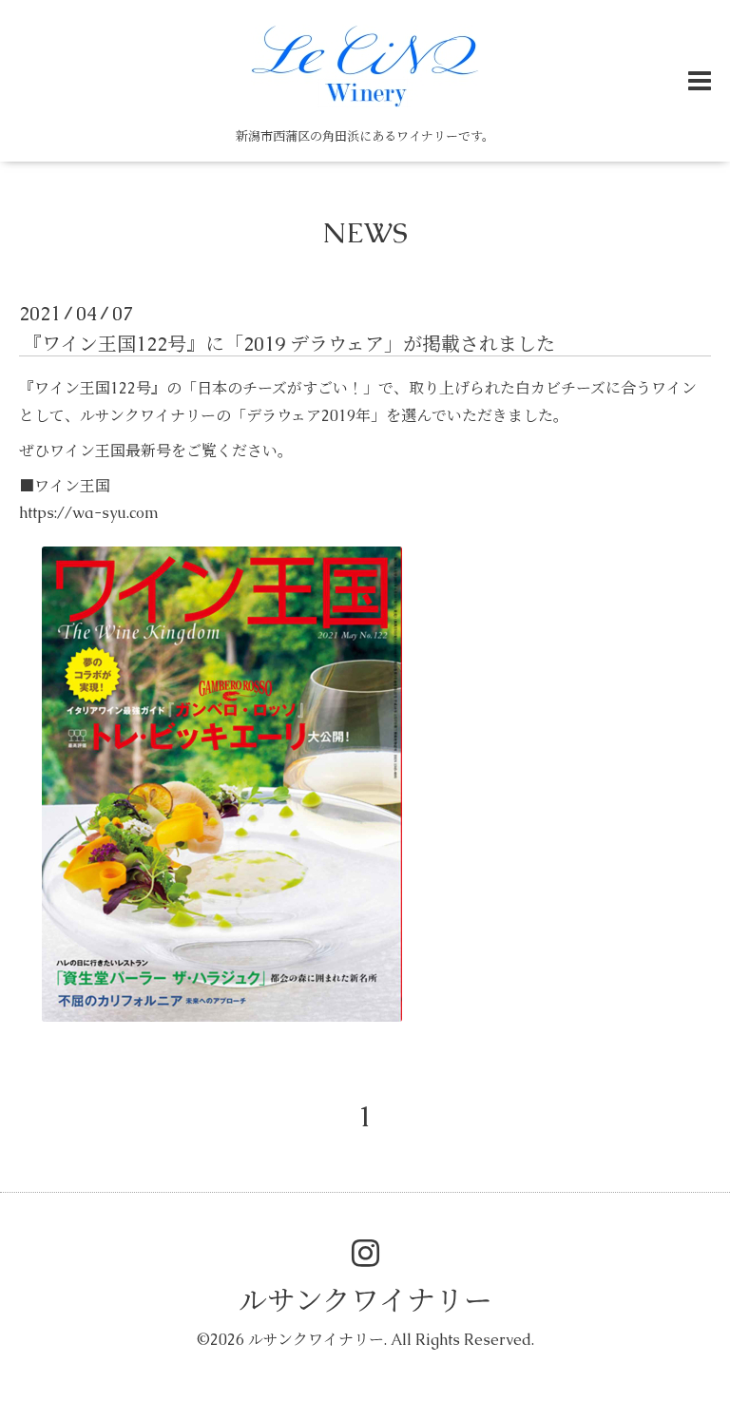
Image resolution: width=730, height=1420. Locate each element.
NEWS (365, 232)
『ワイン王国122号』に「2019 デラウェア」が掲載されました (289, 344)
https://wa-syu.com (89, 513)
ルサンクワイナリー (365, 1300)
